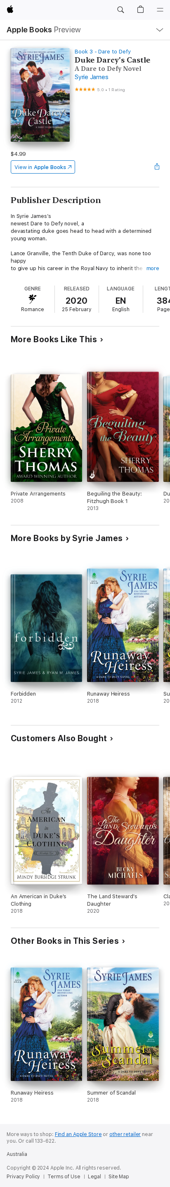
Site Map (119, 1177)
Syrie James (91, 77)
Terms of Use (63, 1177)
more (153, 268)
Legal (94, 1177)
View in (40, 167)
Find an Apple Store (78, 1134)
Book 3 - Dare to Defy (103, 51)
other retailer (125, 1134)
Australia (17, 1154)
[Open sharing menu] (156, 167)
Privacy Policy (23, 1177)
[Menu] (160, 10)
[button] (120, 10)
